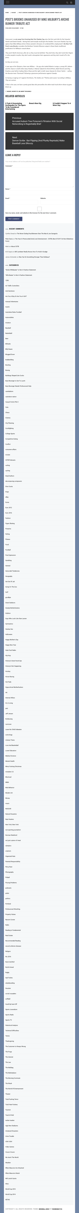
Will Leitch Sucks (10, 1178)
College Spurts (10, 434)
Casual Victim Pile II (11, 402)
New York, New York (12, 824)
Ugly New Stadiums (11, 1126)
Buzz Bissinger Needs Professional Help (18, 386)
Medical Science (10, 756)
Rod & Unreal (9, 967)
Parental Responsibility (12, 861)
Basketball (8, 333)
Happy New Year (10, 645)
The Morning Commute (12, 1078)
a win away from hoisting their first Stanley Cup (29, 39)
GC (23, 28)
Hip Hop (8, 655)
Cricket (7, 455)
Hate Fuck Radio (10, 650)
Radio (7, 925)
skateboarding (10, 983)
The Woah (8, 1083)
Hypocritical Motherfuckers (14, 687)
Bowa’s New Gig (35, 103)
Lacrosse (8, 724)
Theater (7, 1094)
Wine (7, 1184)
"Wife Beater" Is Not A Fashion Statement (18, 275)
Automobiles (9, 317)
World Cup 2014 (10, 1194)
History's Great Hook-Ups (13, 661)
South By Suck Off (11, 1004)
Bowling (8, 365)
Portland (8, 904)
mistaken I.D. (9, 772)
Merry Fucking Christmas (13, 766)
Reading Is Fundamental (13, 930)
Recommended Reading (13, 941)
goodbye (8, 597)
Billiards (8, 344)
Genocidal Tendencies (12, 571)
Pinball (7, 877)
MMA (7, 782)
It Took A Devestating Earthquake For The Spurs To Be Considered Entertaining (15, 106)
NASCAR (8, 809)
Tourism (8, 1110)
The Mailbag (9, 1067)
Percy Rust (8, 867)
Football (8, 550)
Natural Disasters (11, 814)
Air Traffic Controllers (12, 286)
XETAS (7, 1200)
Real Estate (9, 935)
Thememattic (57, 1209)
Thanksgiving (9, 1041)
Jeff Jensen (9, 714)
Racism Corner (10, 920)
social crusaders (10, 993)
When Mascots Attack (12, 1173)
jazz (6, 708)
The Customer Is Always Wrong (15, 1046)
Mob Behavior (9, 787)
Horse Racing (9, 677)
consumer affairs (10, 449)
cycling (7, 471)
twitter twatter (9, 1120)
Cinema (7, 418)
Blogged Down (10, 354)
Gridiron (8, 613)
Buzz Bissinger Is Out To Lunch (15, 381)
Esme (7, 502)
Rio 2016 (8, 957)
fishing (7, 534)
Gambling (8, 560)
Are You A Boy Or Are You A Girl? (16, 296)
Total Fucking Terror (11, 1099)
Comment (9, 166)
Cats (6, 407)
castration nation (10, 397)
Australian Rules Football (13, 312)
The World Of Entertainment (14, 1089)
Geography (8, 576)
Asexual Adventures (11, 301)
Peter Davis (9, 239)
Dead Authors (9, 476)
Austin (7, 307)
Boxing (7, 370)
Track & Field (9, 1115)
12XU (7, 280)
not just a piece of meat (13, 840)
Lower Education (10, 750)
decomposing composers (13, 481)
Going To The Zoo (11, 587)
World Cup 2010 (10, 1189)
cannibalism (9, 391)
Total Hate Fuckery (11, 1104)
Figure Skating (10, 523)
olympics (8, 846)
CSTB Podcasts (10, 460)
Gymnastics (9, 624)
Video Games (9, 1147)
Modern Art (9, 793)
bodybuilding (9, 360)
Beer (6, 338)
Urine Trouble (9, 1136)
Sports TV (15, 91)
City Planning (9, 423)
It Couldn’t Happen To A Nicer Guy (62, 104)
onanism (8, 851)
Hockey (9, 91)
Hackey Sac (9, 629)
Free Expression (10, 555)
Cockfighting (9, 428)
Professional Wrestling (12, 909)
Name (7, 189)
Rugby (7, 972)
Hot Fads (8, 682)
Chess (7, 412)
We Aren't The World (25, 91)
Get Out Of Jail (10, 581)
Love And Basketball (11, 745)
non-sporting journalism (13, 830)
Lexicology (8, 735)
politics (7, 898)
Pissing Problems (11, 883)
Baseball (8, 328)
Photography (9, 872)
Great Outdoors (10, 603)
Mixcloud (8, 777)
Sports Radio (9, 1015)
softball (7, 999)
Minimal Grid (44, 1209)
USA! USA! (8, 1141)
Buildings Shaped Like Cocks (14, 375)
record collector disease (13, 946)
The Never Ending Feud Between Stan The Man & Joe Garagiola (37, 233)
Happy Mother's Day (11, 640)
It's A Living (9, 703)
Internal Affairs (10, 698)
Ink (6, 692)
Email (7, 198)
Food (7, 544)
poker (7, 893)
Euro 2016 (8, 513)
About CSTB (15, 246)
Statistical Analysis (11, 1025)
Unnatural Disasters (11, 1131)
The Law (8, 1062)
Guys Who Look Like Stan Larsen (16, 618)
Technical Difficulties (12, 1030)
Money (7, 798)
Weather (8, 1163)
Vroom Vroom (10, 1152)
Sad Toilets (9, 978)
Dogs (7, 492)
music (7, 803)
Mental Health (9, 761)
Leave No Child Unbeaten (13, 729)
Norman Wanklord (11, 835)
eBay (6, 497)
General (7, 566)
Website (43, 198)
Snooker (8, 988)
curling (7, 465)
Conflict (8, 444)
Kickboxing (8, 719)
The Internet (9, 1057)
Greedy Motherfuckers (12, 608)
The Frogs (8, 1052)
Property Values (10, 914)
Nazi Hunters (9, 819)
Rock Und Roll (9, 962)
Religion (8, 951)
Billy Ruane (8, 349)
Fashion (8, 518)
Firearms (8, 529)
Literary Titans (10, 740)
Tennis (7, 1036)
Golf (6, 592)
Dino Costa (9, 486)
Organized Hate (10, 856)
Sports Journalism (11, 1009)
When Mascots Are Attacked (14, 1168)
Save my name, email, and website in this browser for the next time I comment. (30, 213)
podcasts (8, 888)
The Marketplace (10, 1073)
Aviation (8, 323)
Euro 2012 (8, 507)
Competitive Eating (11, 439)
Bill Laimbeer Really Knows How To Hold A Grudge (31, 252)
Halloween (8, 634)
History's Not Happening (13, 666)
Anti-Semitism (10, 291)
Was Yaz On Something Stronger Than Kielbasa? (34, 257)
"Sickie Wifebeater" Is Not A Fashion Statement (20, 270)
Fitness (7, 539)
